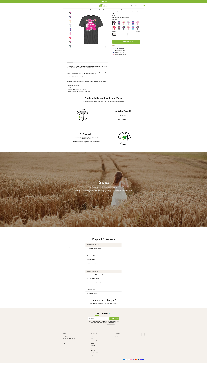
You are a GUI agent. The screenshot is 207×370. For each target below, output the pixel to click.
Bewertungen (93, 350)
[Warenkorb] (143, 5)
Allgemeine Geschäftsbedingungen (69, 338)
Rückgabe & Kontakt (94, 352)
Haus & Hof (113, 9)
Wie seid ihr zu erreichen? (91, 266)
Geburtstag (93, 345)
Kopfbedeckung (106, 9)
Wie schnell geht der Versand (92, 255)
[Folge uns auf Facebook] (137, 334)
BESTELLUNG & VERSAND (71, 244)
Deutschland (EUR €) (134, 5)
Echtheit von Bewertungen (67, 341)
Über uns (92, 353)
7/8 (121, 34)
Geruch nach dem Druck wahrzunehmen (94, 282)
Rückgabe (116, 334)
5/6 (117, 34)
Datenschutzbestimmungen (111, 324)
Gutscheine (93, 348)
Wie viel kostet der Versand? (92, 252)
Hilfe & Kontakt (117, 333)
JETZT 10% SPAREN (114, 318)
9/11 (125, 34)
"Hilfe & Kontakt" (114, 303)
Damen (96, 9)
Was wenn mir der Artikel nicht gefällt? (94, 248)
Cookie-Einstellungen (66, 340)
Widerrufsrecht (65, 336)
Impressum (65, 333)
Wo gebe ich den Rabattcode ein (93, 263)
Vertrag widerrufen (67, 345)
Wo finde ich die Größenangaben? (93, 278)
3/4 (114, 34)
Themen (118, 9)
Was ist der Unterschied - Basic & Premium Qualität (96, 285)
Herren (100, 9)
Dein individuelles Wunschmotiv (92, 293)
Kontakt (64, 343)
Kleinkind (91, 9)
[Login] (141, 5)
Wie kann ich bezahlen (91, 259)
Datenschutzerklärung (66, 334)
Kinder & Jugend (85, 9)
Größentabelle (137, 31)
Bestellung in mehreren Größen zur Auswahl (95, 274)
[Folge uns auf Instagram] (140, 334)
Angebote (123, 9)
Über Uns (116, 336)
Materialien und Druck (91, 289)
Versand (125, 17)
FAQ (92, 355)
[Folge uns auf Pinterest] (143, 334)
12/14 (129, 34)
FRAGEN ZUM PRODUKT (70, 247)
